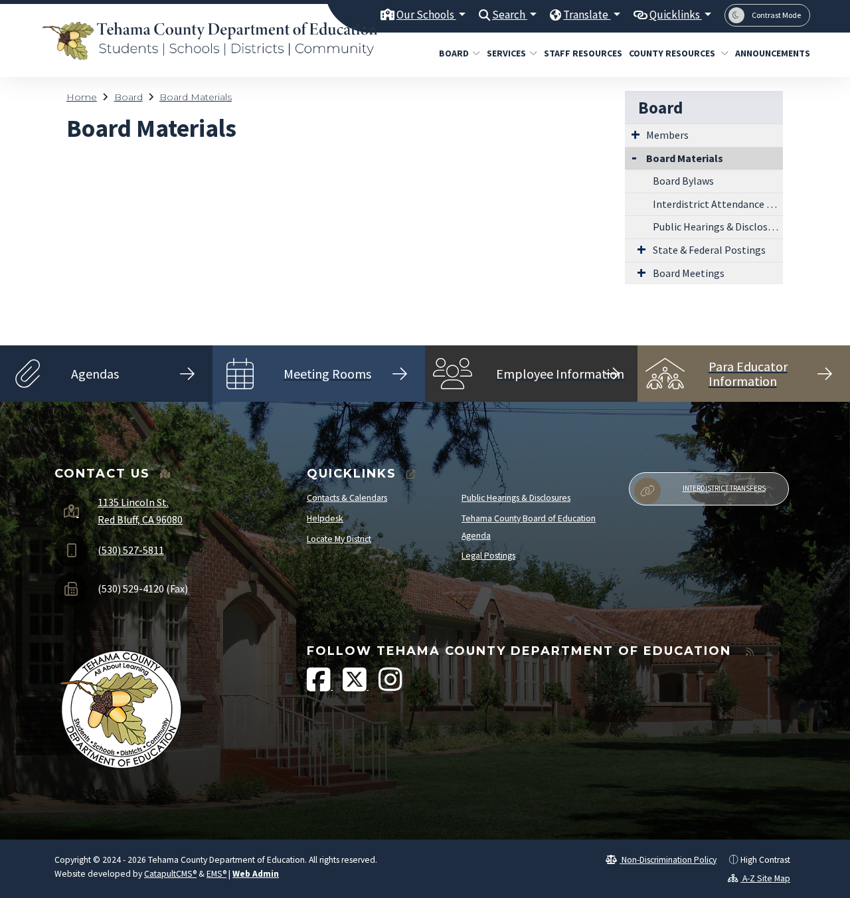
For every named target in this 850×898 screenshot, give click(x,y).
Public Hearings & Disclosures (718, 226)
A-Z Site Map (765, 878)
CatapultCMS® (170, 873)
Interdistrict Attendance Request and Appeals (718, 204)
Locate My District (339, 539)
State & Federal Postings (709, 249)
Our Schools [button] (426, 14)
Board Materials (195, 97)
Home (81, 97)
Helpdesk (325, 518)
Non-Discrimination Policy (668, 859)
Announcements (768, 53)
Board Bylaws (683, 180)
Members (667, 134)
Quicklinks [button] (675, 14)
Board (454, 53)
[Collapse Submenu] (634, 157)
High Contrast (765, 859)
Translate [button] (586, 14)
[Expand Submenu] (635, 134)
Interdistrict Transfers (724, 488)
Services (506, 53)
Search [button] (509, 14)
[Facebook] (320, 686)
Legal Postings (488, 555)
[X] (356, 686)
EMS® (216, 873)
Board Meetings (688, 273)
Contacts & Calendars (347, 497)
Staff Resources (579, 53)
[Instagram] (390, 686)
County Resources (673, 53)
